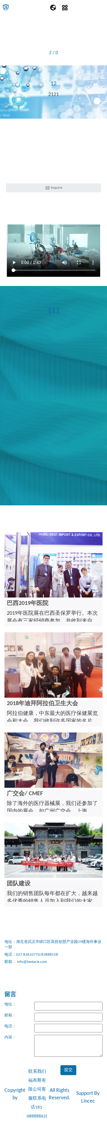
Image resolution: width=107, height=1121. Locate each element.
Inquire (56, 188)
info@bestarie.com (31, 962)
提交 (68, 1070)
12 (53, 84)
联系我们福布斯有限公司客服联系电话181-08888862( (37, 1094)
